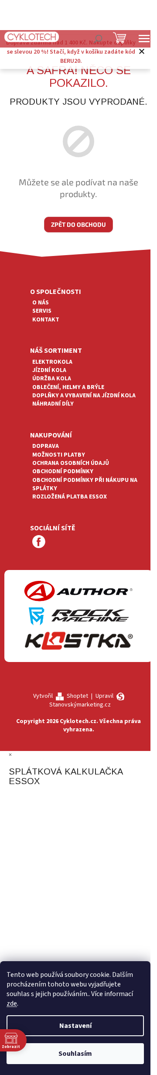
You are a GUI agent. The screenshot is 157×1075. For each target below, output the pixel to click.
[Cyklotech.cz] (31, 37)
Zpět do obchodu (78, 224)
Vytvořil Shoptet (60, 696)
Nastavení (75, 1026)
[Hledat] (98, 39)
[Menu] (144, 39)
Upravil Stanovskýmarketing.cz (81, 700)
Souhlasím (75, 1053)
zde (12, 1003)
